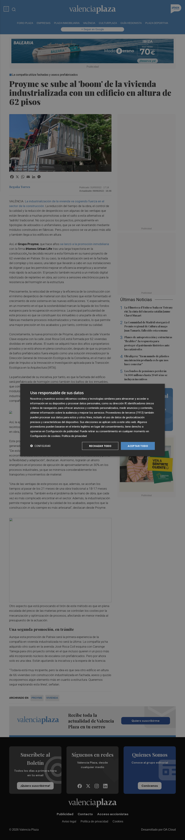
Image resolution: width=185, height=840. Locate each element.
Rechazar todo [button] (100, 445)
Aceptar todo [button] (138, 445)
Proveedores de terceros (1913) (125, 412)
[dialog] (92, 420)
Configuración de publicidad (62, 431)
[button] (40, 446)
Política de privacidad (74, 435)
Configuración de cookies (45, 435)
